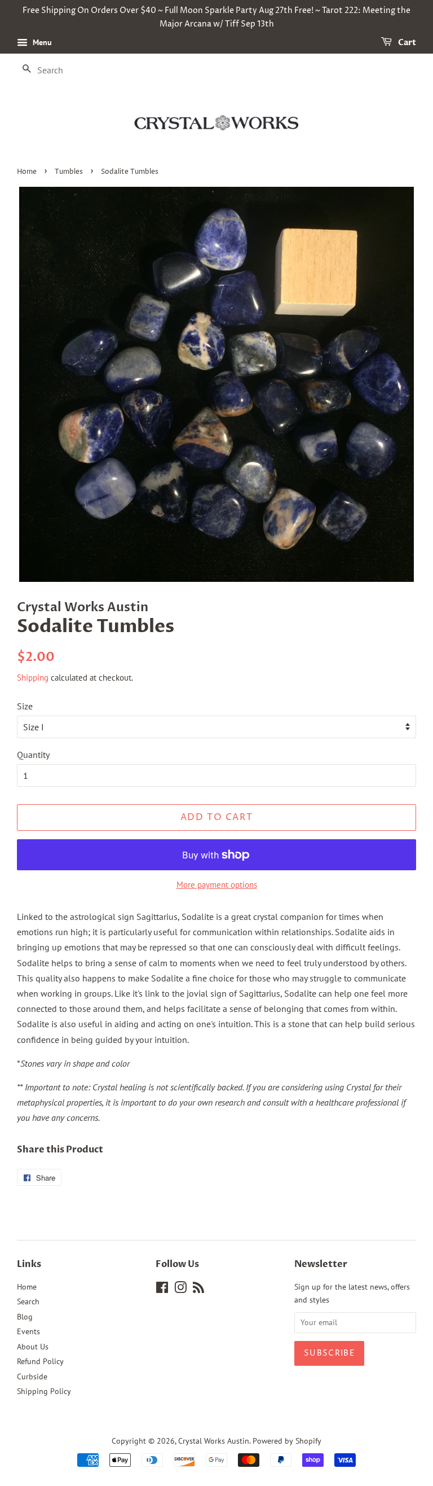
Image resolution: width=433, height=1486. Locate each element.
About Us (32, 1347)
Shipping (32, 677)
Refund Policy (40, 1361)
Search (28, 1301)
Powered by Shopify (287, 1441)
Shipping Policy (44, 1391)
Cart (406, 42)
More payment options (216, 884)
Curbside (32, 1376)
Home (27, 172)
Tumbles (69, 172)
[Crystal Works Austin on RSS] (198, 1290)
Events (28, 1331)
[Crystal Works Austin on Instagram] (180, 1290)
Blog (25, 1317)
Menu (41, 42)
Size (25, 706)
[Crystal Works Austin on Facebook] (162, 1290)
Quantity (33, 754)
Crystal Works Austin (213, 1441)
